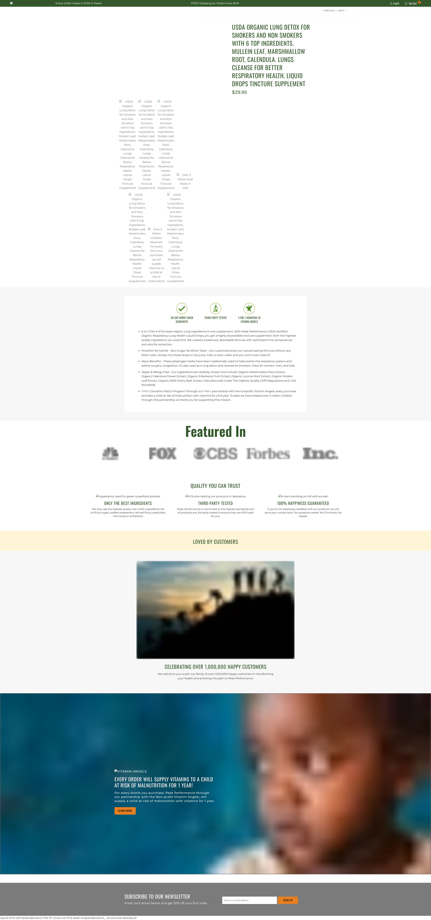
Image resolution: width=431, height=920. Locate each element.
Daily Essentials (270, 13)
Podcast (354, 13)
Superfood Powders (245, 13)
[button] (389, 13)
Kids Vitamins (337, 13)
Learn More (125, 811)
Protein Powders (316, 13)
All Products (220, 13)
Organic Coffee (293, 13)
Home (206, 13)
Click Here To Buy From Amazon (272, 116)
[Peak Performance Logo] (36, 12)
